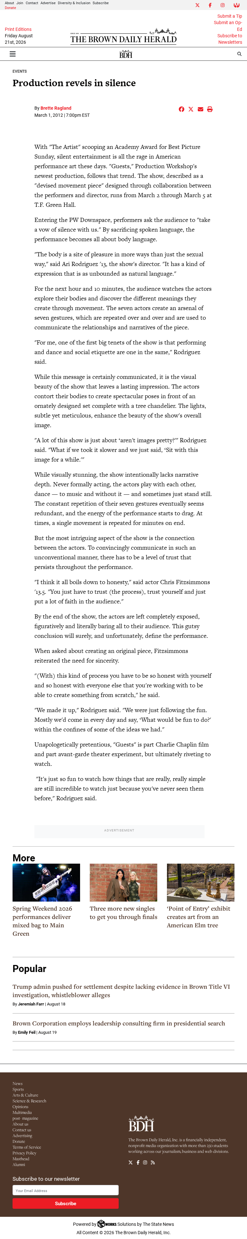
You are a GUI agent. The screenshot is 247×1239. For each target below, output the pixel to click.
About (9, 2)
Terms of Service (27, 1147)
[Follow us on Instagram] (145, 1162)
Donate (10, 7)
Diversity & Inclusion (74, 2)
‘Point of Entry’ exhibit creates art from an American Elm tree (198, 916)
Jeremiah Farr (31, 1004)
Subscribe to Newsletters (229, 39)
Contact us (22, 1130)
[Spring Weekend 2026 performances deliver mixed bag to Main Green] (46, 883)
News (18, 1083)
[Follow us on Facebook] (138, 1162)
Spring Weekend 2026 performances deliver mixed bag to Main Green (42, 921)
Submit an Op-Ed (228, 26)
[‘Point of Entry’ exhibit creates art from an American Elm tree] (200, 883)
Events (20, 71)
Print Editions (18, 29)
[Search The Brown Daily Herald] (239, 54)
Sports (18, 1089)
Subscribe (101, 2)
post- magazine (25, 1118)
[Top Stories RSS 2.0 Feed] (153, 1162)
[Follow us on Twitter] (130, 1162)
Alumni (19, 1164)
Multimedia (22, 1112)
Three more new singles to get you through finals (123, 912)
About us (20, 1124)
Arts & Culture (25, 1095)
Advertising (22, 1135)
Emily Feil (26, 1032)
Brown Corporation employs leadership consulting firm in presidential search (119, 1023)
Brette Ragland (56, 108)
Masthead (21, 1158)
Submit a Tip (229, 16)
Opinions (20, 1106)
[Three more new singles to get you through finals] (123, 883)
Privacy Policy (24, 1153)
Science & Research (29, 1101)
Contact (32, 2)
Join (19, 2)
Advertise (48, 2)
